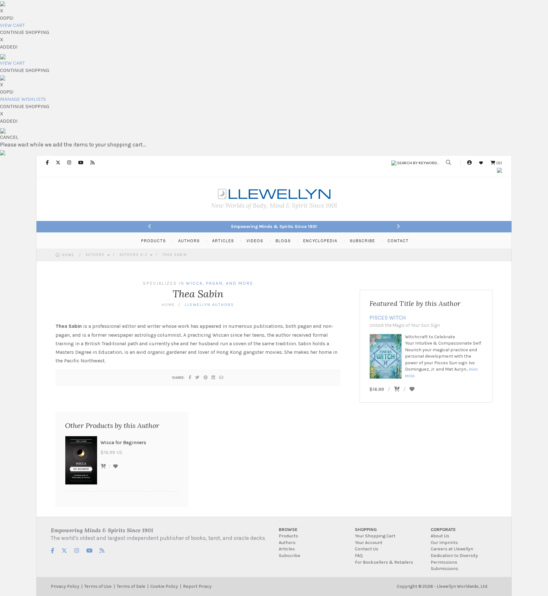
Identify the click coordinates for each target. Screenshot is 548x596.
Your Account (368, 542)
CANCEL (9, 137)
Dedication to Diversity (454, 555)
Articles (287, 549)
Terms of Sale (131, 586)
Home (68, 255)
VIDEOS (254, 240)
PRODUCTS (153, 240)
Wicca (194, 283)
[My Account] (469, 162)
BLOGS (283, 240)
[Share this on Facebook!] (190, 377)
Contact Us (366, 549)
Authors (96, 255)
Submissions (444, 568)
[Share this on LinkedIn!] (214, 377)
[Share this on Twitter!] (197, 377)
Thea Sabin (174, 255)
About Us (440, 536)
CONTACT (398, 240)
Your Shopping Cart (375, 536)
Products (288, 536)
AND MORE (239, 283)
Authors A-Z (134, 255)
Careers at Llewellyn (452, 549)
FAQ (359, 555)
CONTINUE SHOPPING (24, 32)
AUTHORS (189, 240)
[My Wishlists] (481, 162)
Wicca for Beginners (123, 442)
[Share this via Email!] (221, 377)
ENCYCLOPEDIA (320, 240)
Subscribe (289, 555)
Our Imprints (444, 542)
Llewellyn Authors (209, 304)
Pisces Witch (387, 317)
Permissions (444, 562)
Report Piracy (197, 586)
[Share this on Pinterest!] (206, 377)
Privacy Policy (65, 586)
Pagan (214, 283)
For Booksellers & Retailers (384, 562)
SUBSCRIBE (362, 240)
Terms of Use (98, 586)
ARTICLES (223, 240)
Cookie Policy (164, 586)
